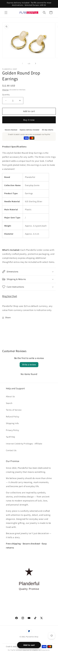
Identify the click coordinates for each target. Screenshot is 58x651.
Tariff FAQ (10, 437)
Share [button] (8, 317)
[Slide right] (35, 63)
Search (9, 403)
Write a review (29, 364)
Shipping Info (12, 423)
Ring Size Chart (9, 296)
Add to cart (29, 645)
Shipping (5, 90)
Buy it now (29, 119)
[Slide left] (22, 63)
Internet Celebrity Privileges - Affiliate (24, 443)
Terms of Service (14, 410)
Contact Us (11, 450)
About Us (10, 396)
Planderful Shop (32, 637)
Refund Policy (12, 416)
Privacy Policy (12, 430)
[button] (6, 12)
